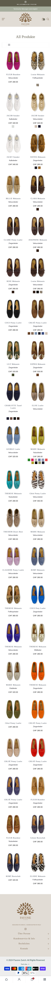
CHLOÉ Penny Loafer (38, 323)
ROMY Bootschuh (13, 876)
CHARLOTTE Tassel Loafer (13, 407)
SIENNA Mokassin (37, 157)
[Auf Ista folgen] (25, 2)
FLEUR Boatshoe (13, 75)
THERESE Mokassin (13, 493)
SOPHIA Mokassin (37, 364)
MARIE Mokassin (38, 449)
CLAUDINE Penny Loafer (13, 570)
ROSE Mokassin (13, 281)
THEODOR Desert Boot (13, 532)
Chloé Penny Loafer (38, 493)
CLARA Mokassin (38, 199)
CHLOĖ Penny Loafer (38, 761)
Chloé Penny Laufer (13, 723)
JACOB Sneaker (13, 116)
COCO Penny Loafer (13, 323)
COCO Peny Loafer (38, 608)
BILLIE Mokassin (13, 199)
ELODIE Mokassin (37, 876)
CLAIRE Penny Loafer (13, 240)
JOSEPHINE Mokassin (38, 240)
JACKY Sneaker (13, 157)
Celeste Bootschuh (37, 838)
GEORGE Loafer (13, 449)
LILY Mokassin (13, 364)
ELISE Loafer (38, 405)
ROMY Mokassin (38, 570)
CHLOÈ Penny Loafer (13, 800)
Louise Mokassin (38, 75)
